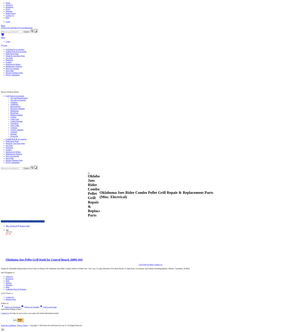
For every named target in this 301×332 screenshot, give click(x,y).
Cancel (26, 32)
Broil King (14, 113)
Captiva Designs (16, 121)
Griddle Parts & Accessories (16, 52)
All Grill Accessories (18, 100)
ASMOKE (14, 104)
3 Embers (13, 102)
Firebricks (9, 60)
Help (7, 281)
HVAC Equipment (13, 75)
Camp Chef (14, 119)
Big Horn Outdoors (17, 109)
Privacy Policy (22, 325)
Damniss (13, 134)
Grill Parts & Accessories (15, 50)
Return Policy (11, 13)
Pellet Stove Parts (12, 54)
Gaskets (9, 62)
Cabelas (13, 117)
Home (8, 3)
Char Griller (14, 126)
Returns (8, 283)
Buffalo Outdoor (16, 115)
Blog (7, 18)
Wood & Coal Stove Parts (15, 56)
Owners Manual (22, 221)
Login (8, 22)
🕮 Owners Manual (37, 221)
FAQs (8, 9)
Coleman (13, 128)
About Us (9, 5)
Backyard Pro (15, 107)
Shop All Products (8, 221)
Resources (9, 7)
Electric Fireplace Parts (14, 73)
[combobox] (12, 32)
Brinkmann (14, 111)
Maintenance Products (14, 66)
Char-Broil (14, 123)
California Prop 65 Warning (16, 289)
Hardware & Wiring (13, 64)
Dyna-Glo (14, 136)
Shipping (9, 11)
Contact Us (10, 16)
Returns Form (11, 299)
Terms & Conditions (8, 325)
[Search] (34, 31)
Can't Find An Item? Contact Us (150, 265)
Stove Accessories (12, 69)
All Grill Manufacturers (19, 98)
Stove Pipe (10, 71)
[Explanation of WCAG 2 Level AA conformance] (18, 321)
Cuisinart (13, 132)
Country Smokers (16, 130)
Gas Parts (9, 58)
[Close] (2, 329)
